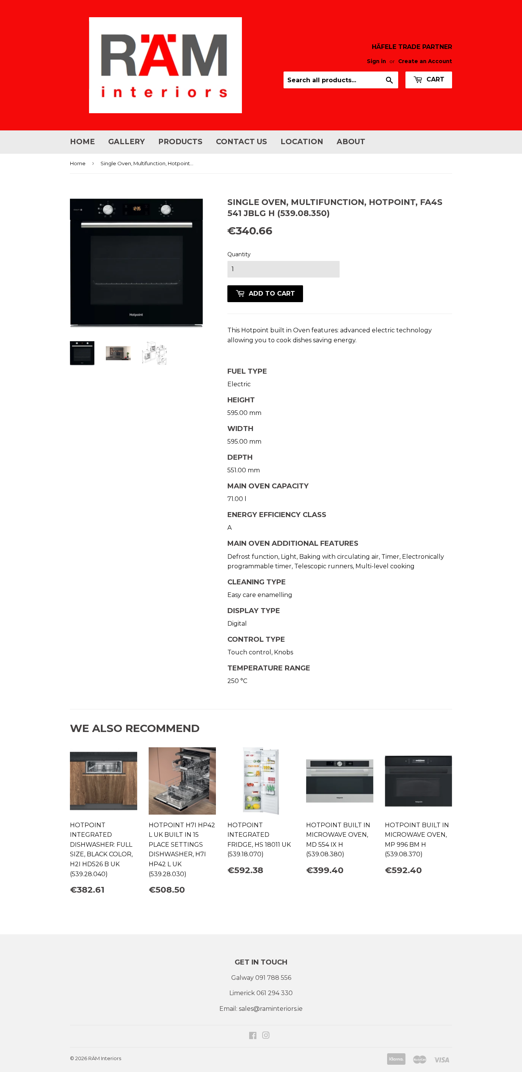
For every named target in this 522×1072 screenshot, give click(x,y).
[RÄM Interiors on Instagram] (266, 1036)
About (351, 141)
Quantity (239, 254)
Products (180, 141)
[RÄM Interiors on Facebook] (253, 1036)
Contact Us (241, 141)
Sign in (376, 61)
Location (301, 141)
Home (82, 141)
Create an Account (425, 61)
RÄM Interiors (104, 1058)
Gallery (126, 141)
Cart (434, 79)
